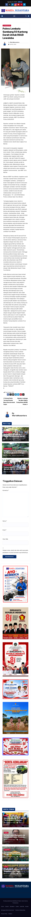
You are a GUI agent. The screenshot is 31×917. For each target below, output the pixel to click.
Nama (5, 521)
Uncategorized (6, 25)
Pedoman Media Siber (20, 910)
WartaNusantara (14, 42)
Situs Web (5, 539)
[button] (26, 16)
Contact (7, 906)
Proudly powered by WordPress (10, 900)
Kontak (27, 906)
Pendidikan (7, 849)
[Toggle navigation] (14, 16)
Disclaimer (12, 906)
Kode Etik (22, 906)
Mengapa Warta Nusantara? (7, 910)
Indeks (17, 906)
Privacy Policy (4, 913)
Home (2, 906)
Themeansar (15, 902)
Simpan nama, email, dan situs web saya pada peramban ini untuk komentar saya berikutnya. (15, 551)
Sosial (6, 815)
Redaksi (10, 913)
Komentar (6, 490)
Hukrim (6, 832)
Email (4, 530)
